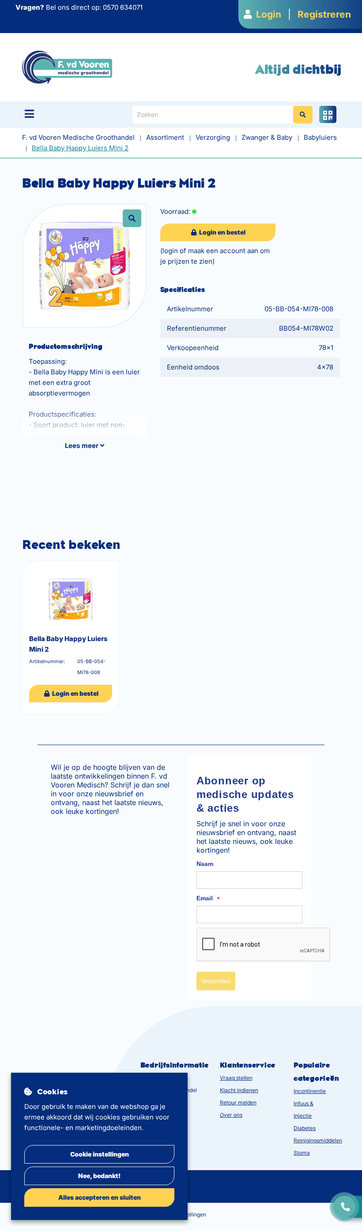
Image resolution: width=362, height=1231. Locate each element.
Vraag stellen (236, 1077)
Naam (204, 863)
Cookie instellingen (99, 1154)
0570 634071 (123, 7)
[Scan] (327, 114)
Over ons (231, 1115)
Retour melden (238, 1102)
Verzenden (216, 981)
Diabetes (305, 1128)
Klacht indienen (239, 1090)
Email (208, 899)
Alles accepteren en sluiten (99, 1197)
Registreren (324, 14)
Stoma (302, 1152)
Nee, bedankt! (99, 1175)
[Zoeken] (303, 114)
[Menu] (29, 113)
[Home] (67, 67)
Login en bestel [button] (221, 232)
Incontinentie (310, 1091)
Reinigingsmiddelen (318, 1140)
